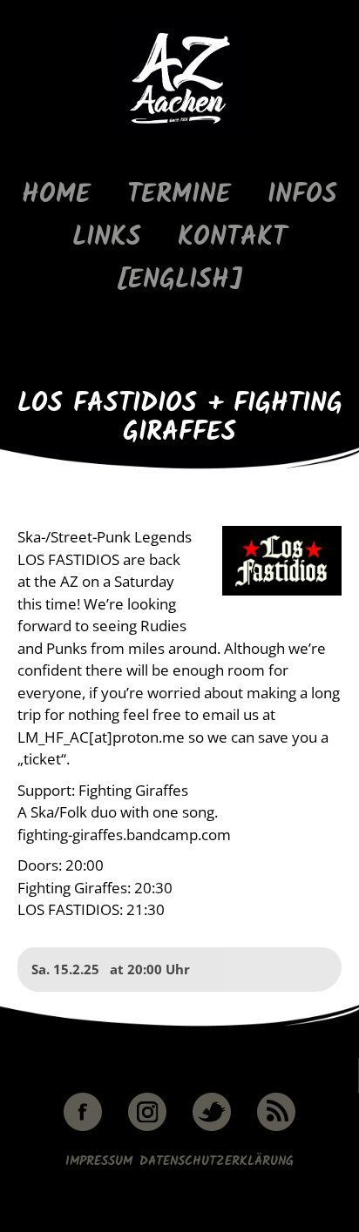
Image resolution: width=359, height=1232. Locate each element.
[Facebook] (83, 1128)
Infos (302, 195)
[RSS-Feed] (276, 1128)
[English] (179, 280)
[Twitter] (212, 1128)
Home (56, 195)
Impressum (98, 1161)
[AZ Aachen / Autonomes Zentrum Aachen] (179, 135)
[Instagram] (147, 1128)
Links (106, 238)
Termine (179, 195)
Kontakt (232, 238)
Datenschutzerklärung (216, 1161)
